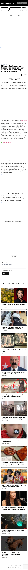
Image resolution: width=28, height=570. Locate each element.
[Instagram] (20, 3)
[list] (14, 9)
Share (25, 74)
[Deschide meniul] (13, 3)
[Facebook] (18, 3)
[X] (22, 3)
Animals (5, 9)
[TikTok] (25, 3)
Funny (2, 75)
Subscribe (5, 273)
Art (24, 9)
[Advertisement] (14, 32)
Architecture (15, 9)
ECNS (4, 224)
